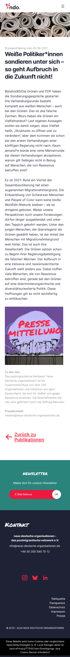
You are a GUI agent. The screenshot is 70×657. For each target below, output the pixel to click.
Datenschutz (57, 607)
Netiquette (58, 598)
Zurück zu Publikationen (29, 437)
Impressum (58, 611)
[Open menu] (62, 6)
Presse (61, 615)
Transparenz (57, 603)
